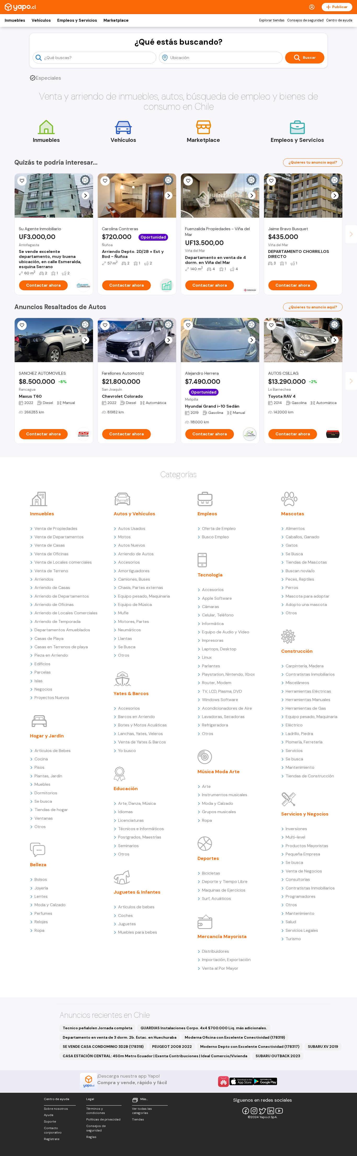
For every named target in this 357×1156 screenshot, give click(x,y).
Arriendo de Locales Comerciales (65, 613)
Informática (213, 623)
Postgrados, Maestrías (139, 837)
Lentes (41, 896)
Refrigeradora (215, 725)
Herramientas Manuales (308, 699)
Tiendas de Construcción (310, 776)
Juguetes (127, 924)
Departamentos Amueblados (62, 630)
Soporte (50, 1121)
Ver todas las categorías (142, 1111)
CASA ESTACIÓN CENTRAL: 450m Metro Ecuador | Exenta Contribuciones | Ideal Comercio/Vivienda (155, 1056)
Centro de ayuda (339, 20)
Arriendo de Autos (136, 554)
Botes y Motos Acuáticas (142, 725)
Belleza (38, 865)
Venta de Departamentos (59, 537)
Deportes (208, 858)
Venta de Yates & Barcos (142, 742)
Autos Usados (131, 528)
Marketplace (116, 20)
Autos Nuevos (131, 545)
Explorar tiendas (272, 20)
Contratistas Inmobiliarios (310, 674)
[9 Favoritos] (22, 181)
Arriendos (43, 579)
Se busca (43, 801)
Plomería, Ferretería (304, 742)
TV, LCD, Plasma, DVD (222, 691)
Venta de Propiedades (55, 528)
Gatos (292, 545)
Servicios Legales (302, 930)
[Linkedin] (271, 1111)
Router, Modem (216, 682)
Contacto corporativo (53, 1130)
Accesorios (129, 562)
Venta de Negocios (304, 871)
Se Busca (126, 647)
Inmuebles (15, 20)
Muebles (42, 784)
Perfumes (43, 913)
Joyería (41, 888)
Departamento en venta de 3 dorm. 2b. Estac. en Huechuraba (119, 1037)
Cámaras (210, 606)
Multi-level (295, 837)
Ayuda (48, 1115)
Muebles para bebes (137, 932)
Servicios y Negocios (305, 814)
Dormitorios (45, 793)
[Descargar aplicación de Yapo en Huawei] (223, 1082)
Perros (292, 587)
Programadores (300, 896)
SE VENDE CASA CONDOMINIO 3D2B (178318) (103, 1046)
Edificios (42, 664)
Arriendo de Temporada (57, 621)
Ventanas (43, 818)
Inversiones (296, 828)
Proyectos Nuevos (51, 697)
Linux (207, 657)
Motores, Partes (133, 621)
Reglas (91, 1137)
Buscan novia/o (300, 571)
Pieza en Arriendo (51, 655)
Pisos (39, 767)
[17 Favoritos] (271, 181)
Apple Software (217, 598)
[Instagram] (254, 1111)
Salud (291, 921)
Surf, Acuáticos (216, 898)
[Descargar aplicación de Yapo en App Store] (241, 1081)
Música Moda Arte (219, 771)
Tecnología (210, 575)
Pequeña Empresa (303, 854)
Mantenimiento (300, 767)
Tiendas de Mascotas (306, 562)
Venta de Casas (49, 545)
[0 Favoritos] (188, 181)
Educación (126, 788)
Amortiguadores (133, 571)
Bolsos (40, 879)
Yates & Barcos (131, 693)
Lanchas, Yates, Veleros (140, 733)
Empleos (207, 514)
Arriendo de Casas (52, 587)
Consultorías (298, 879)
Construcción (297, 651)
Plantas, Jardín (48, 776)
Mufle (123, 613)
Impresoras (212, 640)
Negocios (43, 689)
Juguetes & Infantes (137, 892)
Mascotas (292, 514)
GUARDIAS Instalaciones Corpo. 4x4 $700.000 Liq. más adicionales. (204, 1028)
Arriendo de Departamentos (61, 596)
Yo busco (127, 750)
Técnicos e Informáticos (141, 828)
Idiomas (125, 811)
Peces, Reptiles (300, 579)
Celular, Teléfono (218, 615)
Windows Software (220, 699)
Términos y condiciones (95, 1111)
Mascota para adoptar (308, 596)
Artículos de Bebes (52, 750)
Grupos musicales (219, 811)
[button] (85, 195)
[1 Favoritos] (22, 325)
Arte (206, 786)
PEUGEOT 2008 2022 (172, 1046)
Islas (38, 681)
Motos (124, 537)
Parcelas (42, 672)
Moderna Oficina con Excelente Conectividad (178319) (235, 1037)
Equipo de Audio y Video (225, 632)
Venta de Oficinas (51, 554)
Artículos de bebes (136, 907)
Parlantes (211, 666)
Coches (125, 915)
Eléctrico (294, 725)
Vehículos (41, 20)
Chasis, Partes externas (140, 587)
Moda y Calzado (50, 905)
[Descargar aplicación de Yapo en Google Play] (265, 1081)
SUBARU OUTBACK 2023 (278, 1056)
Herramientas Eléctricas (308, 691)
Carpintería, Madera (305, 666)
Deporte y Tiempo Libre (224, 881)
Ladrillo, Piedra (299, 733)
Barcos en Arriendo (136, 716)
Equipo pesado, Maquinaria (144, 596)
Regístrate (51, 1139)
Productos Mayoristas (307, 845)
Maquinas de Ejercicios (223, 890)
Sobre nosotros (56, 1109)
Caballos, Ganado (302, 537)
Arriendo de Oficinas (54, 604)
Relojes (41, 921)
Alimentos (295, 528)
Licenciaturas (131, 820)
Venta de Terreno (51, 571)
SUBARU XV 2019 (323, 1046)
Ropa (39, 930)
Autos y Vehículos (134, 514)
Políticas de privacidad (103, 1119)
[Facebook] (245, 1111)
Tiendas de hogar (51, 809)
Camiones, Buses (134, 579)
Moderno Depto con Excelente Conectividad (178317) (250, 1046)
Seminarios (128, 845)
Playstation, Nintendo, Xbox (228, 674)
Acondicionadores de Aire (227, 708)
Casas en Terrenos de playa (61, 647)
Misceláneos (297, 682)
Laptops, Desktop (219, 649)
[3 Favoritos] (105, 181)
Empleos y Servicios (77, 20)
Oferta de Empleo (219, 528)
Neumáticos (129, 630)
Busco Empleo (215, 537)
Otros (40, 826)
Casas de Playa (49, 638)
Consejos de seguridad (305, 20)
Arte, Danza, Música (137, 803)
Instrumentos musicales (224, 794)
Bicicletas (211, 873)
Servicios (294, 750)
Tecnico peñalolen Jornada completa (97, 1028)
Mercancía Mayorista (222, 936)
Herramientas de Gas (306, 708)
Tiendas (138, 1119)
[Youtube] (279, 1111)
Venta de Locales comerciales (63, 562)
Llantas (125, 638)
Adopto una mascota (306, 604)
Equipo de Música (135, 604)
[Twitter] (262, 1111)
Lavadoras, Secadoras (223, 716)
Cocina (41, 759)
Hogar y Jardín (47, 736)
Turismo (293, 938)
